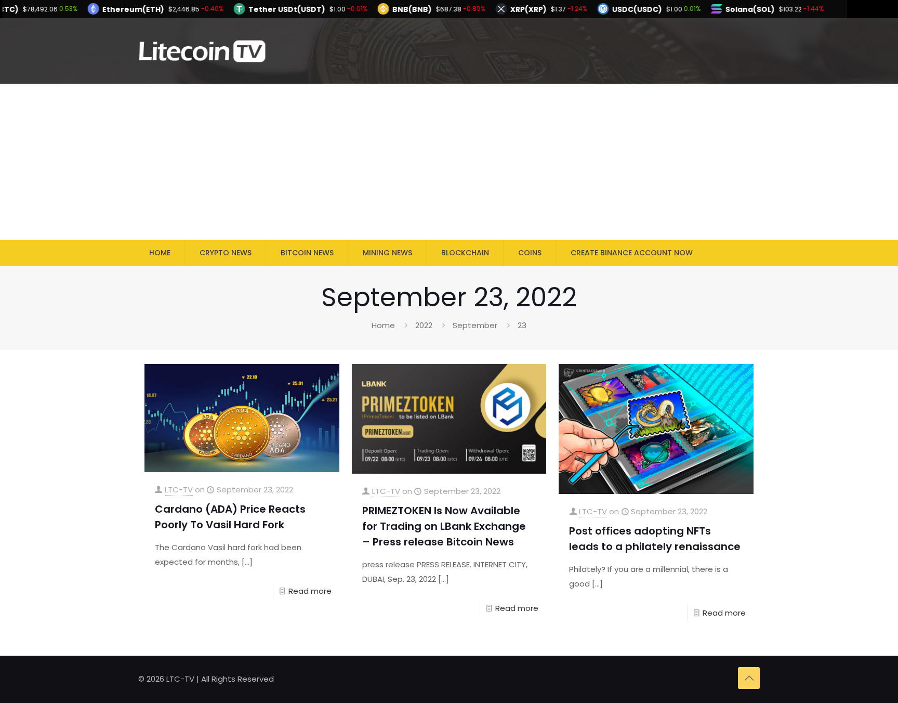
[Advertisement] (449, 162)
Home (383, 325)
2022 (423, 325)
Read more (310, 590)
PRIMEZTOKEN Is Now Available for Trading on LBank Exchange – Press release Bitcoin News (444, 526)
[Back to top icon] (749, 678)
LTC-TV (179, 489)
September (475, 325)
